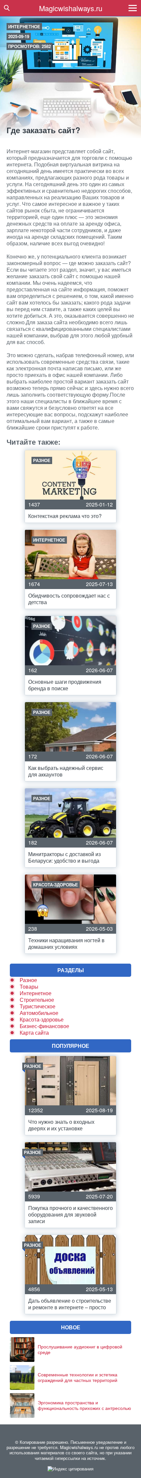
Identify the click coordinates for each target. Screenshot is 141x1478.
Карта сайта (34, 1032)
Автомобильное (39, 1013)
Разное (28, 980)
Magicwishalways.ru (70, 8)
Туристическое (37, 1006)
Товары (29, 986)
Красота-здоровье (42, 1019)
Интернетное (24, 26)
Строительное (37, 999)
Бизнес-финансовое (44, 1026)
